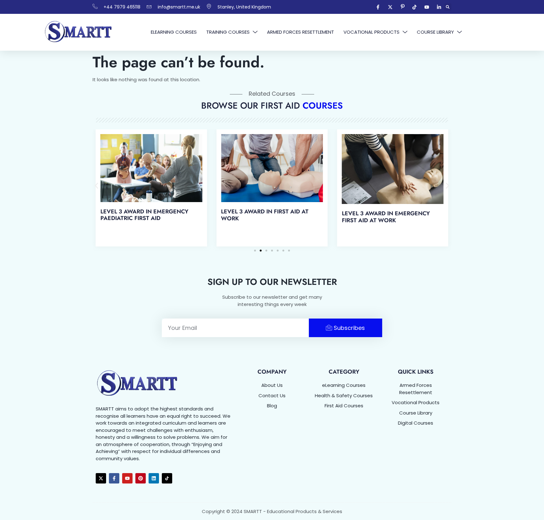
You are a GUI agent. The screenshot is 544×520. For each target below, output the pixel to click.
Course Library (435, 32)
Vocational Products (371, 32)
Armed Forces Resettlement (300, 32)
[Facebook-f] (114, 478)
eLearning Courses (174, 32)
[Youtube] (127, 478)
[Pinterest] (140, 478)
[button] (447, 7)
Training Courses (228, 32)
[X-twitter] (101, 478)
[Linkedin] (154, 478)
